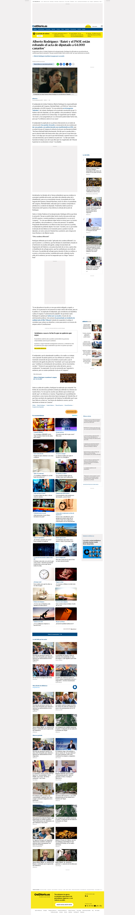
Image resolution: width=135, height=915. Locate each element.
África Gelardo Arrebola (38, 802)
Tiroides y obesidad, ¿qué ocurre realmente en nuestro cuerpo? (87, 335)
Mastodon (82, 912)
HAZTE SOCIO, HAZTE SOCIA (64, 904)
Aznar (76, 1)
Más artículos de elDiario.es (40, 685)
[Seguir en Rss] (100, 905)
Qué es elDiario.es (38, 910)
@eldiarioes (37, 687)
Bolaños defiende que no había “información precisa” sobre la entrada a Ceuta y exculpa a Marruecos (64, 776)
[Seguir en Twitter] (87, 905)
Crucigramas (49, 889)
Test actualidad (97, 889)
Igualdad (67, 29)
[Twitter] (67, 64)
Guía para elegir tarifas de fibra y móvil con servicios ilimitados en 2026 (87, 326)
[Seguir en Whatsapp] (99, 905)
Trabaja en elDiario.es (52, 910)
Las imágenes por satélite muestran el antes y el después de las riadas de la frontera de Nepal (66, 728)
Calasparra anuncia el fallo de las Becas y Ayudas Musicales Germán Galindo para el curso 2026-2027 (92, 421)
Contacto (61, 912)
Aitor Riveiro (58, 757)
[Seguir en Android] (85, 896)
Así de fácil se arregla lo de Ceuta (42, 677)
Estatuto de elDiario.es (88, 536)
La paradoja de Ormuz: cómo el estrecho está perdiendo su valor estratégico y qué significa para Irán (66, 656)
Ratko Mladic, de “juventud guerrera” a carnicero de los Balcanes (66, 863)
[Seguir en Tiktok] (97, 905)
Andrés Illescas (59, 682)
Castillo (64, 889)
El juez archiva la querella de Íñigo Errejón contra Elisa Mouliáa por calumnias (93, 268)
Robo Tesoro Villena (43, 889)
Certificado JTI (76, 912)
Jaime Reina (95, 193)
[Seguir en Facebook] (89, 905)
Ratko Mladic (101, 1)
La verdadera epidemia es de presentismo (90, 468)
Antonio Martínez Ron (37, 846)
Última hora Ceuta (46, 1)
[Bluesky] (64, 64)
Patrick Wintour (59, 660)
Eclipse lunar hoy (61, 1)
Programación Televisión (90, 889)
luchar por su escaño (54, 316)
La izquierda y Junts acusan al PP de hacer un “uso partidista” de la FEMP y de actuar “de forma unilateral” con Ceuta (43, 776)
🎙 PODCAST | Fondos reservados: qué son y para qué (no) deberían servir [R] (92, 428)
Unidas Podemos (50, 405)
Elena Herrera (58, 779)
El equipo (45, 910)
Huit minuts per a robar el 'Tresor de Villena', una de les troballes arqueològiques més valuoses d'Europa (92, 453)
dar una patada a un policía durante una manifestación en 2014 (52, 127)
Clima (62, 29)
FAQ (93, 910)
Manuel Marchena (68, 405)
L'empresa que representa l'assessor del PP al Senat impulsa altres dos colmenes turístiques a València (91, 445)
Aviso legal (79, 910)
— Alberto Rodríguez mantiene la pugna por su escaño (48, 56)
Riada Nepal (52, 1)
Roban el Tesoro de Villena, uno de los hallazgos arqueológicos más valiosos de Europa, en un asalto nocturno (66, 842)
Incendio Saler (56, 1)
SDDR (67, 889)
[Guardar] (73, 64)
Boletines (70, 912)
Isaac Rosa (35, 679)
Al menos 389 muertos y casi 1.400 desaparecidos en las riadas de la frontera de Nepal (66, 797)
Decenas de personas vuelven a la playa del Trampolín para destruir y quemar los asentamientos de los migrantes (43, 657)
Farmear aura (60, 889)
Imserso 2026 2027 (55, 889)
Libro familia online (83, 889)
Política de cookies (54, 912)
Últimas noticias (87, 416)
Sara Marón (35, 779)
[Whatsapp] (58, 64)
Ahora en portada (37, 735)
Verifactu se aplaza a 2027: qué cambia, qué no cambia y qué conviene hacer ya (87, 353)
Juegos (83, 29)
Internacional (41, 29)
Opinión (53, 29)
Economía (48, 29)
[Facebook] (61, 64)
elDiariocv (58, 846)
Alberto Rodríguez (41, 405)
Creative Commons (71, 910)
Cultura (58, 29)
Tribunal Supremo (59, 405)
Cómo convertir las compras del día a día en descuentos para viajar (87, 361)
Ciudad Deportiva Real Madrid (82, 1)
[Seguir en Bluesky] (85, 905)
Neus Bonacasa (89, 193)
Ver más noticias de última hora (90, 484)
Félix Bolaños (72, 1)
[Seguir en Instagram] (92, 905)
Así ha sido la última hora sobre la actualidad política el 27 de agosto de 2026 (93, 229)
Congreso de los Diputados (38, 407)
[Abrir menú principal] (102, 26)
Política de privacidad (86, 910)
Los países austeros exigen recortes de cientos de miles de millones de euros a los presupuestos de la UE (66, 706)
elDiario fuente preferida (76, 889)
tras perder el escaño (48, 125)
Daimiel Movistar (96, 1)
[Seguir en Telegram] (90, 905)
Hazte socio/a (88, 26)
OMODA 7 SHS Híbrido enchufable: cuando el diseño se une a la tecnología (87, 343)
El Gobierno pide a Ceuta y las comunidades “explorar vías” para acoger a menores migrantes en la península (42, 798)
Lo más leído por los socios (40, 639)
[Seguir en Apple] (87, 896)
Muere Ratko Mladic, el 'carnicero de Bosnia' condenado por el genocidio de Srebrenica (43, 728)
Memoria (70, 889)
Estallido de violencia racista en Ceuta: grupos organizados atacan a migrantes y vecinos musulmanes (66, 679)
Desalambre (73, 29)
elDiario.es (34, 98)
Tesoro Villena (67, 1)
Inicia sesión (94, 26)
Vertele (79, 29)
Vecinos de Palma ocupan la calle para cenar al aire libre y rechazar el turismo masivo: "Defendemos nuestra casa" (93, 189)
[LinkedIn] (70, 64)
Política (35, 29)
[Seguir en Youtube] (95, 905)
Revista (65, 912)
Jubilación (91, 1)
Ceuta (42, 1)
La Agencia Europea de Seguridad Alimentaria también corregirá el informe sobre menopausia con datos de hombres (42, 842)
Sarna (88, 1)
